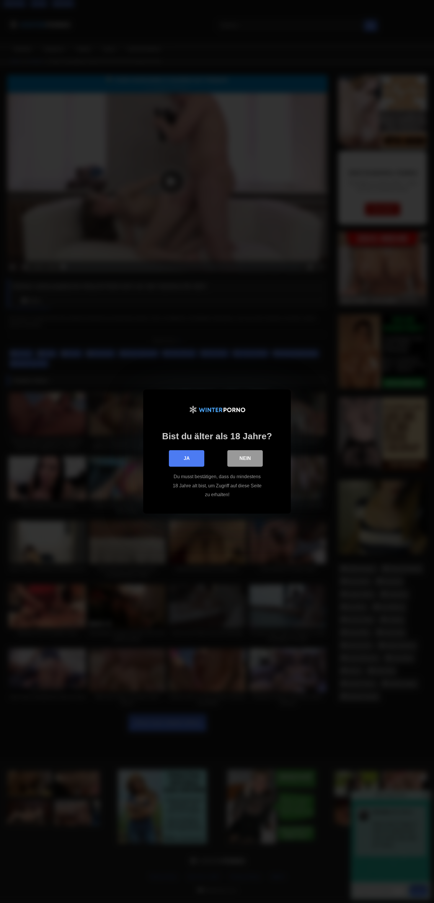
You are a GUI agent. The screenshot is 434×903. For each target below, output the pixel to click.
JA (187, 458)
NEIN (245, 458)
